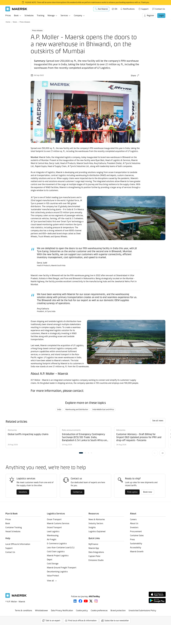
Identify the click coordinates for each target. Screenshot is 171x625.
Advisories (12, 430)
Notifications (127, 8)
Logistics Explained (97, 531)
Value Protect (53, 575)
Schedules (29, 15)
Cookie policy (82, 610)
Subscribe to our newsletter (117, 620)
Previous (155, 453)
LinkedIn (75, 601)
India (59, 409)
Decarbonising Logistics (57, 571)
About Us (134, 523)
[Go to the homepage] (16, 597)
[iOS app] (157, 594)
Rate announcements (71, 430)
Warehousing (52, 535)
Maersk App (94, 548)
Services (64, 15)
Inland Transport (54, 527)
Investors (134, 527)
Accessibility (135, 547)
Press (132, 539)
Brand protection (118, 610)
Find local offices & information (82, 620)
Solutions (23, 492)
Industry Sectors (96, 523)
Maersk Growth (136, 551)
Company (78, 15)
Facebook (80, 601)
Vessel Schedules (12, 531)
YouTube (86, 601)
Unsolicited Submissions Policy (142, 610)
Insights (92, 527)
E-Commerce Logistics (57, 543)
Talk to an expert (52, 620)
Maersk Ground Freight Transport (61, 567)
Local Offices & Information (17, 544)
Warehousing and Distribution (76, 409)
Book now (147, 492)
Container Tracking (13, 527)
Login (161, 15)
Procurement (136, 531)
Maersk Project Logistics (57, 555)
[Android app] (157, 600)
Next (162, 453)
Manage (51, 15)
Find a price (132, 492)
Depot (49, 559)
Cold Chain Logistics (56, 551)
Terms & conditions (23, 610)
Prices (8, 15)
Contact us (77, 492)
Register (150, 15)
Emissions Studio (96, 560)
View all (50, 580)
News (15, 22)
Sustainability (136, 543)
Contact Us (160, 9)
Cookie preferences (99, 610)
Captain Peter (94, 556)
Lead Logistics (53, 531)
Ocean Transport (54, 519)
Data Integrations (96, 552)
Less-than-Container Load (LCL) (60, 547)
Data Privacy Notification (62, 610)
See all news (157, 420)
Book (16, 15)
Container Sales (137, 535)
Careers (133, 519)
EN (116, 9)
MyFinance (93, 544)
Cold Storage (52, 563)
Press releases (25, 22)
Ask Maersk (103, 9)
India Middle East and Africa (103, 409)
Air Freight (51, 539)
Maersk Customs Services (58, 523)
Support (144, 9)
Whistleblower (41, 610)
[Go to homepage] (16, 9)
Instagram (96, 601)
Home (8, 22)
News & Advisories (97, 519)
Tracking (40, 15)
